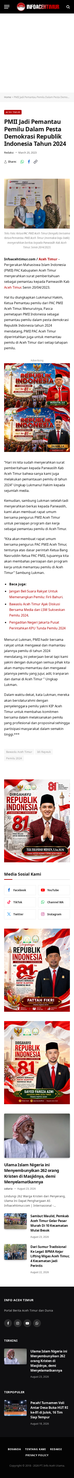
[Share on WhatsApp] (22, 162)
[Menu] (6, 6)
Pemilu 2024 (14, 758)
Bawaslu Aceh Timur (19, 752)
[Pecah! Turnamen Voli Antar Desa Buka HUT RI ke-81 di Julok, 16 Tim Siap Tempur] (15, 1408)
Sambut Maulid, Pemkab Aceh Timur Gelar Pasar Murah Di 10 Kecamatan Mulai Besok (49, 1223)
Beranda (14, 1449)
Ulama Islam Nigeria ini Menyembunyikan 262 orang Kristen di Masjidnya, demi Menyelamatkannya (31, 1173)
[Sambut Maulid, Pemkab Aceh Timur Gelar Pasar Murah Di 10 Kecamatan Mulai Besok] (15, 1221)
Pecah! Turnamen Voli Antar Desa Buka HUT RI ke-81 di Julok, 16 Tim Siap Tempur (49, 1409)
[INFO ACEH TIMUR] (38, 7)
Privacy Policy (37, 1455)
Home (7, 97)
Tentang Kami (35, 1449)
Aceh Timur (13, 112)
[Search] (68, 6)
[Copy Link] (35, 162)
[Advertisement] (37, 53)
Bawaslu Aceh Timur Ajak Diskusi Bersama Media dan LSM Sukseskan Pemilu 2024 (37, 610)
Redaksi (9, 152)
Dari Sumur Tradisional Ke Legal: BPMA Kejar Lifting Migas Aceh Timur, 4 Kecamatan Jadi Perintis (50, 1256)
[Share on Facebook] (29, 162)
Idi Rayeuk (44, 752)
